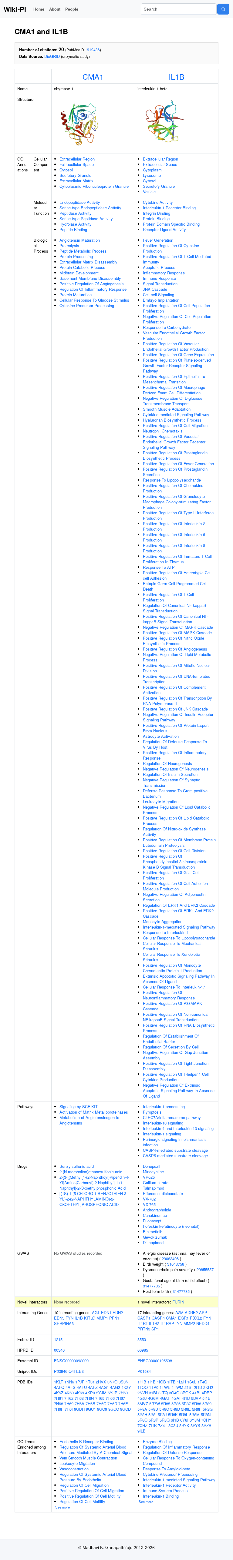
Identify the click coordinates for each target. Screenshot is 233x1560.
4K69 (79, 1393)
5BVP (196, 1398)
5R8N (206, 1414)
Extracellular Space (76, 164)
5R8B (153, 1409)
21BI (188, 1387)
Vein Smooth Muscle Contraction (88, 1458)
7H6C (101, 1403)
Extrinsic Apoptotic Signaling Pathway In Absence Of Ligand (178, 978)
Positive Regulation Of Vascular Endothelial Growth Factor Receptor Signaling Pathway (174, 441)
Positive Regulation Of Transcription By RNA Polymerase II (177, 700)
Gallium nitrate (155, 1182)
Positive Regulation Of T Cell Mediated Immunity (177, 259)
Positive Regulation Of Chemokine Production (173, 488)
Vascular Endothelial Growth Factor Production (174, 335)
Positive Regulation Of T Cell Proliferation (168, 597)
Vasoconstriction (74, 1469)
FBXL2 (196, 1318)
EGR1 (183, 1318)
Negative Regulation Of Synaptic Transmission (171, 782)
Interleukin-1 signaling (162, 1134)
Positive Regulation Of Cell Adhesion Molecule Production (175, 886)
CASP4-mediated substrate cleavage (175, 1150)
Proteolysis (69, 245)
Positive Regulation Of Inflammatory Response (175, 755)
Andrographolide (157, 1210)
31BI (153, 1393)
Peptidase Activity (75, 213)
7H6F (58, 1409)
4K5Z (58, 1393)
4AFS (71, 1387)
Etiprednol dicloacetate (163, 1193)
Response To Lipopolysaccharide (172, 480)
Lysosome (152, 175)
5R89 (206, 1403)
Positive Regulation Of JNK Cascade (175, 709)
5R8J (162, 1414)
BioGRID (52, 56)
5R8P (153, 1420)
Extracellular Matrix (76, 181)
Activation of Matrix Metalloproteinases (93, 1112)
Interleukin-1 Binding (161, 1496)
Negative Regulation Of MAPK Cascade (178, 627)
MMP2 (189, 1323)
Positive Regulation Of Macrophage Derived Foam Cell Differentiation (174, 390)
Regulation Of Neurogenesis (167, 763)
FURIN (178, 1302)
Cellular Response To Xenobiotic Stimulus (171, 956)
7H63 (79, 1398)
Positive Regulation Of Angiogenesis (91, 283)
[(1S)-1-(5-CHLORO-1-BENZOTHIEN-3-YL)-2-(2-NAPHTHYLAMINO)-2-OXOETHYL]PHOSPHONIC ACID (93, 1199)
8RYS (195, 1425)
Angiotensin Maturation (79, 240)
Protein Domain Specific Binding (171, 224)
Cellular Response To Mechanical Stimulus (172, 946)
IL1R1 (142, 1323)
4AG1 (104, 1387)
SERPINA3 (64, 1323)
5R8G (208, 1409)
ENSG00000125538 (154, 1360)
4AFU (82, 1387)
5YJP (112, 1393)
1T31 (90, 1382)
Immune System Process (165, 1490)
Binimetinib (152, 1231)
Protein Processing (76, 256)
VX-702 (149, 1199)
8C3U (173, 1425)
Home (38, 9)
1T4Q (202, 1382)
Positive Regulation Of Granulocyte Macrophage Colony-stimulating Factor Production (177, 501)
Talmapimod (153, 1188)
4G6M (153, 1398)
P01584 (144, 1371)
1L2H (181, 1382)
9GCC (113, 1409)
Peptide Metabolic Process (83, 251)
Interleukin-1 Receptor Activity (169, 1485)
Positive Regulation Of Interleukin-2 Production (174, 526)
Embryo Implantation (161, 300)
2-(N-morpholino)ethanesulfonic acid (90, 1171)
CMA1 (93, 76)
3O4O (174, 1393)
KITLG (89, 1318)
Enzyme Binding (157, 1441)
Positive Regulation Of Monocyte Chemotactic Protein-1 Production (172, 967)
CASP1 (143, 1318)
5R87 (186, 1403)
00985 (142, 1350)
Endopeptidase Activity (79, 202)
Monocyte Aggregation (162, 921)
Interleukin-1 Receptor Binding (169, 207)
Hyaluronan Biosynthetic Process (172, 420)
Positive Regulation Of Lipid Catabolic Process (176, 820)
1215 (58, 1339)
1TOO (142, 1387)
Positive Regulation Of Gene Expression (178, 354)
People (71, 9)
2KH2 (208, 1387)
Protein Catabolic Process (82, 267)
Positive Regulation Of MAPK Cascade (177, 632)
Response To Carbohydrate (167, 327)
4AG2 (115, 1387)
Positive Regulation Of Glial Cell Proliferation (171, 875)
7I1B (153, 1425)
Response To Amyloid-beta (166, 1469)
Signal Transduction (160, 283)
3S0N (123, 1382)
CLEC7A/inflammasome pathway (172, 1117)
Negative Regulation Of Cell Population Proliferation (177, 319)
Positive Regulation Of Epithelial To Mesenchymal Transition (174, 379)
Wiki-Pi (15, 9)
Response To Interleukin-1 (166, 932)
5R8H (142, 1414)
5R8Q (165, 1420)
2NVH (142, 1393)
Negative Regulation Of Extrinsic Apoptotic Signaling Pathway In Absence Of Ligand (178, 1090)
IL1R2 (154, 1323)
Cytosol (66, 170)
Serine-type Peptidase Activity (86, 218)
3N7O (112, 1382)
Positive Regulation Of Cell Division (174, 850)
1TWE (165, 1387)
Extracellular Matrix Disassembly (88, 262)
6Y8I (184, 1420)
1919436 (92, 49)
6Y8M (195, 1420)
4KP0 (90, 1393)
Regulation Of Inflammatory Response (93, 289)
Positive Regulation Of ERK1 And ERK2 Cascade (178, 913)
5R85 (165, 1403)
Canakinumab (155, 1215)
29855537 (205, 1269)
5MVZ (142, 1403)
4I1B (186, 1398)
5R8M (194, 1414)
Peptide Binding (73, 229)
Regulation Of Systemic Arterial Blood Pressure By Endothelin (92, 1476)
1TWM (177, 1387)
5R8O (142, 1420)
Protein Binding (156, 218)
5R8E (186, 1409)
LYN (178, 1323)
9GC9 (102, 1409)
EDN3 (59, 1318)
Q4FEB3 (76, 1371)
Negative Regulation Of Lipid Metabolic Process (177, 657)
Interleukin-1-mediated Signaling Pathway (179, 927)
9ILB (141, 1431)
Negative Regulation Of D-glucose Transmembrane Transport (172, 400)
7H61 (58, 1398)
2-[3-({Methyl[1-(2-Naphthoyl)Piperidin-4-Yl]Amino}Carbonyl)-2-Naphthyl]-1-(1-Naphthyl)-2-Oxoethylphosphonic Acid (94, 1182)
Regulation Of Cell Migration (84, 1485)
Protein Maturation (75, 294)
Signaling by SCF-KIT (78, 1106)
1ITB (171, 1382)
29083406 (170, 1258)
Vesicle (149, 191)
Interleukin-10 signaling (163, 1123)
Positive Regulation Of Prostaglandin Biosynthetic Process (175, 455)
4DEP (207, 1393)
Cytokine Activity (158, 202)
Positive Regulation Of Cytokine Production (171, 248)
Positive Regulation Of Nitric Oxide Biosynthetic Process (173, 640)
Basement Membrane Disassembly (90, 278)
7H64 (89, 1398)
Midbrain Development (79, 273)
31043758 (175, 1264)
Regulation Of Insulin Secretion (170, 774)
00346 (59, 1350)
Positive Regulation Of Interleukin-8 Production (174, 548)
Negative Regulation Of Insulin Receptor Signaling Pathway (178, 717)
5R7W (154, 1403)
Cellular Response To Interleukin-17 (174, 987)
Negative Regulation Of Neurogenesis (176, 769)
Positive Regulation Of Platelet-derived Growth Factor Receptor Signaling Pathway (177, 365)
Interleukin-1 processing (164, 1106)
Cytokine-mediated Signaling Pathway (176, 414)
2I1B (198, 1387)
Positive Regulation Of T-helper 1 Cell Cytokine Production (176, 1076)
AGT (96, 1312)
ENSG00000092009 (71, 1360)
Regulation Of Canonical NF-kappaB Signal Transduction (174, 608)
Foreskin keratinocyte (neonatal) (171, 1226)
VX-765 (149, 1204)
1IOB (161, 1382)
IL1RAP (167, 1323)
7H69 (68, 1403)
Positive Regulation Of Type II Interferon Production (178, 515)
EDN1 (106, 1312)
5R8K (173, 1414)
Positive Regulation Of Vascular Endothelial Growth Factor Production (175, 346)
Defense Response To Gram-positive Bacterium (175, 793)
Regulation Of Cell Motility (82, 1501)
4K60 (69, 1393)
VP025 (149, 1177)
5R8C (164, 1409)
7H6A (79, 1403)
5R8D (175, 1409)
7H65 (99, 1398)
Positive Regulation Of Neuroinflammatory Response (169, 995)
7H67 (120, 1398)
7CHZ (142, 1425)
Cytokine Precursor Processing (86, 305)
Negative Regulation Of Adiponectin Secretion (174, 897)
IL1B (176, 76)
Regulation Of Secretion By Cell (171, 1047)
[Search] (223, 9)
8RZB (206, 1425)
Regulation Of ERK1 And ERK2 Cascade (179, 905)
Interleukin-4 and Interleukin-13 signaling (178, 1128)
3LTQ (163, 1393)
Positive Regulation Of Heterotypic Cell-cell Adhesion (178, 575)
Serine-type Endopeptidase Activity (90, 207)
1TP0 (153, 1387)
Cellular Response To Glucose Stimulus (94, 300)
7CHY (206, 1420)
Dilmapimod (153, 1242)
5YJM (101, 1393)
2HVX (101, 1382)
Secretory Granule (75, 175)
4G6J (142, 1398)
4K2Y (126, 1387)
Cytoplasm (152, 170)
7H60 (123, 1393)
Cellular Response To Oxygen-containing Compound (178, 1460)
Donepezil (151, 1166)
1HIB (141, 1382)
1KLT (58, 1382)
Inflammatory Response (164, 273)
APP (203, 1312)
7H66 (110, 1398)
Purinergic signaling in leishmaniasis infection (175, 1142)
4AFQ (59, 1387)
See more (62, 1507)
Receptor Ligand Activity (164, 229)
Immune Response (159, 278)
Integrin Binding (156, 213)
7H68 (58, 1403)
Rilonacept (152, 1221)
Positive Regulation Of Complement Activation (174, 689)
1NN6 (69, 1382)
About (54, 9)
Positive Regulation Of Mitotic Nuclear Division (176, 668)
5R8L (183, 1414)
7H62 (68, 1398)
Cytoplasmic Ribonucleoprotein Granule (94, 186)
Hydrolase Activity (75, 224)
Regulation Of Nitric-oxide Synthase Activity (174, 831)
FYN (69, 1318)
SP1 (155, 1329)
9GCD (125, 1409)
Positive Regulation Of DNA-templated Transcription (176, 678)
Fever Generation (158, 240)
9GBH (79, 1409)
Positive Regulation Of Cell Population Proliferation (176, 308)
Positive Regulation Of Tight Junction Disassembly (175, 1065)
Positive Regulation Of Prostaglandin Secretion (175, 471)
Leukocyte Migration (160, 801)
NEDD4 (202, 1323)
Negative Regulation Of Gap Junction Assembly (175, 1055)
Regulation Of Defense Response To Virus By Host (175, 744)
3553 (141, 1339)
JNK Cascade (155, 289)
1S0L (191, 1382)
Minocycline (153, 1171)
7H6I (69, 1409)
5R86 (176, 1403)
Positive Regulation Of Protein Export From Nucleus (176, 728)
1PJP (80, 1382)
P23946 (60, 1371)
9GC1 (91, 1409)
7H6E (123, 1403)
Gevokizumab (155, 1237)
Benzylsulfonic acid (76, 1166)
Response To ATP (159, 567)
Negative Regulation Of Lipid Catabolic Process (177, 809)
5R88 (196, 1403)
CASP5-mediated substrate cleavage (175, 1155)
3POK (186, 1393)
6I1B (175, 1420)
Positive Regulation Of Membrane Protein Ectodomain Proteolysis (179, 842)
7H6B (90, 1403)
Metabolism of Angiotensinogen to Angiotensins (89, 1120)
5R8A (142, 1409)
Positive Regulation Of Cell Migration (175, 425)
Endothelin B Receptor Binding (86, 1441)
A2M (179, 1312)
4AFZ (93, 1387)
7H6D (112, 1403)
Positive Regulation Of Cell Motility (90, 1496)
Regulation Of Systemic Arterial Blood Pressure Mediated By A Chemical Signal (95, 1449)
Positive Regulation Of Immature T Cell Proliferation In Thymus (177, 559)
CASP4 (158, 1318)
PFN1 (114, 1318)
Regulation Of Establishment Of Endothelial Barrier (171, 1038)
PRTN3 (143, 1329)
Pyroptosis (152, 1112)
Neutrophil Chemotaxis (163, 431)
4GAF (165, 1398)
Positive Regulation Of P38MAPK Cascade (172, 1006)
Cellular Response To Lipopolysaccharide (179, 938)
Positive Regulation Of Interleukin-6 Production (174, 537)
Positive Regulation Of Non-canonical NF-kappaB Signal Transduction (175, 1016)
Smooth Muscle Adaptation (167, 409)
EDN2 (118, 1312)
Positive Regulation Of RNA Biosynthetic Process (179, 1027)
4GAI (176, 1398)
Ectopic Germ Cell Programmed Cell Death (175, 586)
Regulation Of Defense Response (172, 1452)
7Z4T (162, 1425)
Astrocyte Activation (161, 736)
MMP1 (102, 1318)
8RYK (184, 1425)
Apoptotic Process (159, 267)
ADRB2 (191, 1312)
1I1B (151, 1382)
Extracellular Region (77, 159)
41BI (196, 1393)
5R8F (196, 1409)
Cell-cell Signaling (158, 294)
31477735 (151, 1286)
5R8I (152, 1414)
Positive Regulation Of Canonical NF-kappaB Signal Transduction (175, 618)
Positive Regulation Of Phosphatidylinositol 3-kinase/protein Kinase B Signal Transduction (175, 861)
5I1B (206, 1398)
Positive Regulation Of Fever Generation (178, 463)
